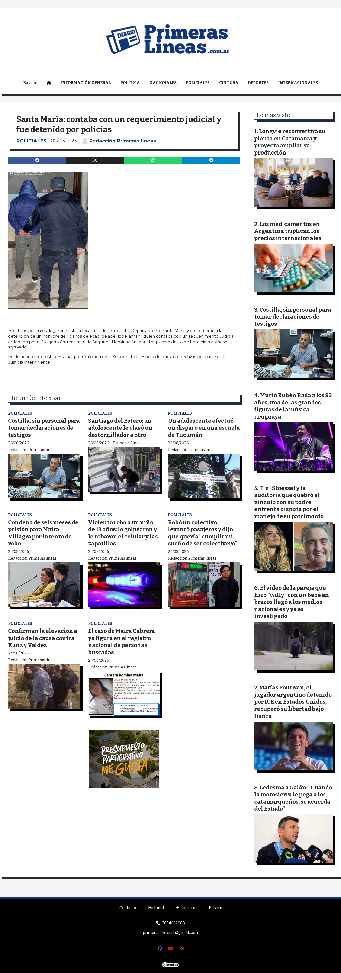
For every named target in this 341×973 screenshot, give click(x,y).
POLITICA (130, 82)
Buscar (30, 82)
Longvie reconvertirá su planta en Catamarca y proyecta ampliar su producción (289, 142)
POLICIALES (198, 82)
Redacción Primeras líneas (122, 141)
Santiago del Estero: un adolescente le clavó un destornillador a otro (120, 427)
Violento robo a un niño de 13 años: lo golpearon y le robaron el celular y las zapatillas (123, 533)
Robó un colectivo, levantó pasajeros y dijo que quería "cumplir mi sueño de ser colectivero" (202, 533)
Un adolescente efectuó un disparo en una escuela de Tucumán (204, 427)
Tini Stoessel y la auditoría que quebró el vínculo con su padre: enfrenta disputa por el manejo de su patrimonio (289, 502)
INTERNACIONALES (298, 82)
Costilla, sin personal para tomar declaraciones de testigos (44, 427)
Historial (156, 907)
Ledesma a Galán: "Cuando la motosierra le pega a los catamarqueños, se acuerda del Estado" (293, 798)
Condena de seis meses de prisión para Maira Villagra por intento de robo (43, 533)
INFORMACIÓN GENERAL (86, 82)
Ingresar (189, 907)
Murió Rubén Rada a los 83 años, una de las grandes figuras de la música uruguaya (293, 406)
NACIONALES (163, 82)
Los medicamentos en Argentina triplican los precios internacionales (287, 231)
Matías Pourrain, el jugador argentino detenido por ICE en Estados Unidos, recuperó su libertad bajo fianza (293, 701)
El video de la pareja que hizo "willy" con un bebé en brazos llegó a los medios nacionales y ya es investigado (291, 601)
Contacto (127, 907)
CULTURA (228, 82)
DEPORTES (258, 82)
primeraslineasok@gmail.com (170, 932)
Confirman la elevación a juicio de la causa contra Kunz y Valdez (42, 638)
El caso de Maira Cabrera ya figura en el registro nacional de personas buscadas (121, 642)
